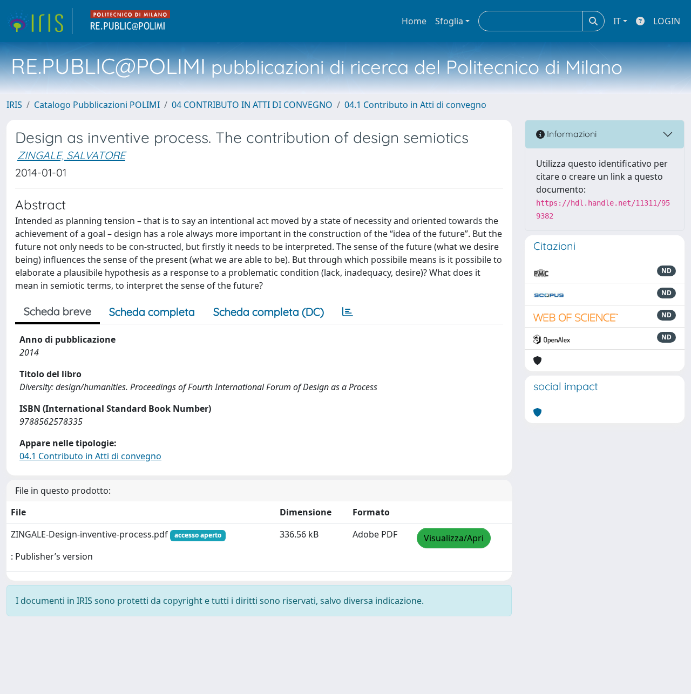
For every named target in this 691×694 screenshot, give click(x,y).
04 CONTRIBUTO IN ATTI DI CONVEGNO (252, 105)
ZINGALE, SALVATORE (71, 155)
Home (414, 21)
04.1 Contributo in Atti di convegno (415, 105)
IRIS (14, 105)
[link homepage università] (130, 21)
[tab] (347, 312)
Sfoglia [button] (449, 21)
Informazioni (571, 133)
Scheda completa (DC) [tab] (268, 311)
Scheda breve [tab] (57, 311)
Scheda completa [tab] (152, 311)
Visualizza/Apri (454, 538)
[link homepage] (39, 21)
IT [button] (617, 21)
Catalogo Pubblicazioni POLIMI (97, 105)
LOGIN (666, 21)
